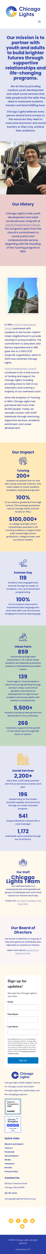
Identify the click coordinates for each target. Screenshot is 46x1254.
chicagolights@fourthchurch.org (20, 1199)
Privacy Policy (11, 1171)
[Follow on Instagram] (11, 1221)
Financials (9, 1152)
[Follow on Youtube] (22, 1226)
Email (10, 1002)
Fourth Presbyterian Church (22, 225)
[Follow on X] (25, 1221)
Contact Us (12, 1178)
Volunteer (10, 1163)
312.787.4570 (11, 1193)
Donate (8, 1167)
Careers (9, 1148)
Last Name (13, 1027)
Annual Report (12, 1156)
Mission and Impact (14, 1144)
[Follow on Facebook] (18, 1221)
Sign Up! (23, 1060)
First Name (13, 1014)
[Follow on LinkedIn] (32, 1221)
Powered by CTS (23, 1249)
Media (8, 1159)
